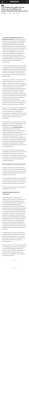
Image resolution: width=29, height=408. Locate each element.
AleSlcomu (4, 13)
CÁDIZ (3, 5)
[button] (27, 2)
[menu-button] (2, 2)
